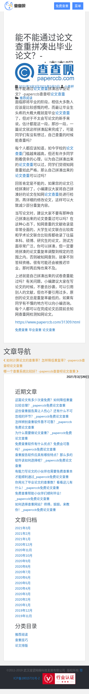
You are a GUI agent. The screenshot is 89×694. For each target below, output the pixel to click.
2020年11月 (23, 550)
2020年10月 (23, 555)
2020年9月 (23, 561)
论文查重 (40, 88)
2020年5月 (23, 583)
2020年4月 (23, 588)
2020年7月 (23, 572)
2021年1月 (23, 539)
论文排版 (21, 645)
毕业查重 (35, 330)
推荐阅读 (26, 98)
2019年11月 (23, 616)
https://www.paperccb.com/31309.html (47, 322)
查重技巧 (21, 640)
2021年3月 (23, 528)
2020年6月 (23, 577)
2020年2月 (23, 599)
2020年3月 (23, 594)
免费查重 (62, 6)
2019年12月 (23, 610)
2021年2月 (23, 533)
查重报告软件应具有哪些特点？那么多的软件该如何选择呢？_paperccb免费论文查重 (44, 460)
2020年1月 (23, 605)
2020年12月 (23, 544)
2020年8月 (23, 566)
